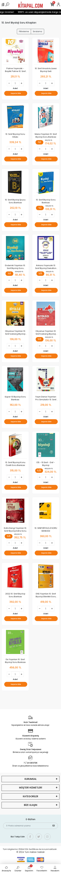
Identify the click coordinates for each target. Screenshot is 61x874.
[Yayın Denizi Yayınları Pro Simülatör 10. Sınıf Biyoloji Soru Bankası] (46, 380)
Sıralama (37, 31)
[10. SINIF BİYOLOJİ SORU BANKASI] (46, 511)
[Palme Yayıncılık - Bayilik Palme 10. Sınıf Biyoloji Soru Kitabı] (15, 52)
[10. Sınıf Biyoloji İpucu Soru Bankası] (15, 183)
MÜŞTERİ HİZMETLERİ (30, 787)
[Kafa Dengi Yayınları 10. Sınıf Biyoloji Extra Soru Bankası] (15, 511)
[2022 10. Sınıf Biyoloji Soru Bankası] (15, 577)
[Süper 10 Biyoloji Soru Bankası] (15, 380)
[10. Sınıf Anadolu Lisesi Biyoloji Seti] (46, 52)
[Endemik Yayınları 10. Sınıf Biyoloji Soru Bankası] (15, 249)
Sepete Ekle (16, 93)
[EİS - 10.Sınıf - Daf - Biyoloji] (46, 446)
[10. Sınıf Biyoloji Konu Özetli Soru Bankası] (15, 446)
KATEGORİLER (30, 796)
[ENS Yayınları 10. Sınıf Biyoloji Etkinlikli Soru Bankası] (46, 577)
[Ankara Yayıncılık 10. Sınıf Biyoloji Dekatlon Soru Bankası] (46, 249)
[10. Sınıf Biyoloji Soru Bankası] (46, 183)
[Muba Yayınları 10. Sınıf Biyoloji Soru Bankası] (46, 117)
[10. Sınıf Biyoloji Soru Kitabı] (15, 117)
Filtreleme (24, 31)
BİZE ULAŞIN (30, 805)
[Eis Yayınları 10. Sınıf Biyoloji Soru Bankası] (15, 643)
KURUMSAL (31, 779)
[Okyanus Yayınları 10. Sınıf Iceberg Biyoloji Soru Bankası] (15, 314)
